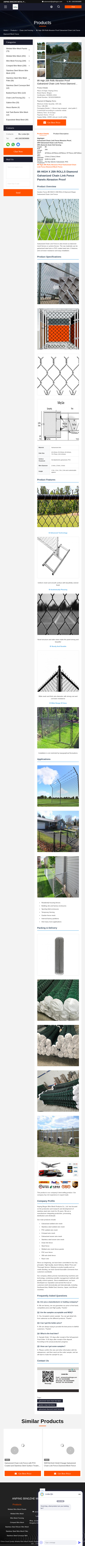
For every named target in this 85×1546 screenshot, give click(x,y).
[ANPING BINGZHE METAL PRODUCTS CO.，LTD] (15, 6)
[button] (15, 1450)
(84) (17, 120)
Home (6, 30)
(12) (18, 87)
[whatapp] (13, 144)
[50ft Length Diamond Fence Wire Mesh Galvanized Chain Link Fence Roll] (64, 60)
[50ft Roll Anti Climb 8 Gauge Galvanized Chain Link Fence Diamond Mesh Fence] (23, 1445)
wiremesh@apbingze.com (53, 1)
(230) (16, 66)
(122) (16, 93)
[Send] (79, 1542)
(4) (13, 107)
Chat (73, 7)
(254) (16, 56)
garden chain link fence (47, 1405)
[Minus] (79, 1494)
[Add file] (41, 1542)
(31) (15, 98)
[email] (18, 144)
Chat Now (18, 151)
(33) (12, 103)
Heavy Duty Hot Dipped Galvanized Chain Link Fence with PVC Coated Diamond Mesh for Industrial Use (61, 1464)
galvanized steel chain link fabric (50, 1401)
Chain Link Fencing (26, 30)
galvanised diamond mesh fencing (51, 1409)
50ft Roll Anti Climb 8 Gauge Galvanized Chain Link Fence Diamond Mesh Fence (20, 1464)
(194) (16, 61)
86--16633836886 (74, 1)
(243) (17, 72)
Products (14, 30)
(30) (16, 79)
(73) (16, 50)
